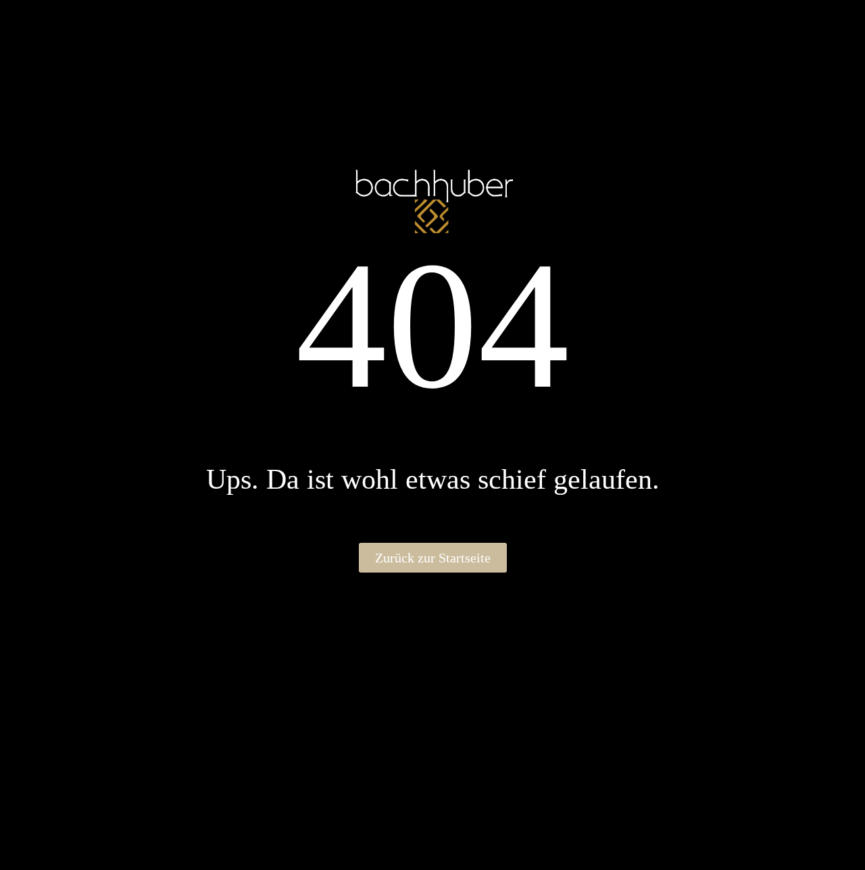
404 (433, 325)
